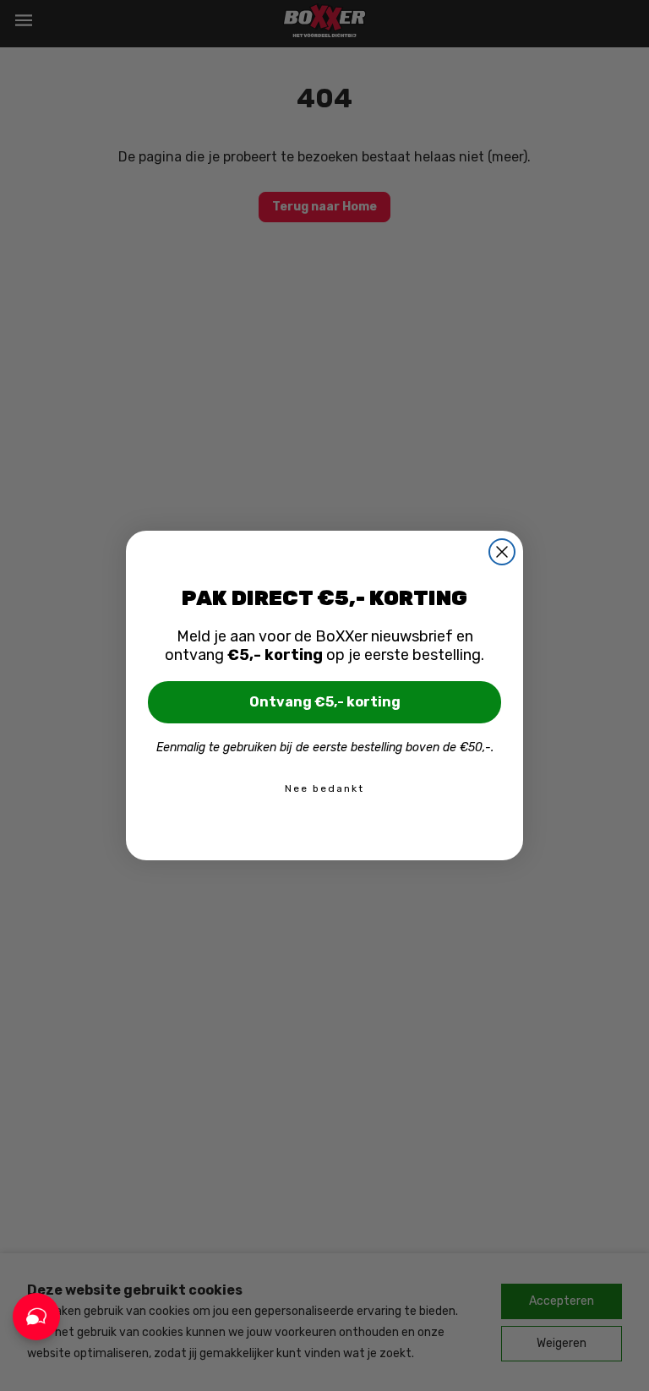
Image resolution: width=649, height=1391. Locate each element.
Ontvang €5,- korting (325, 702)
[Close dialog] (502, 552)
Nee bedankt (324, 788)
